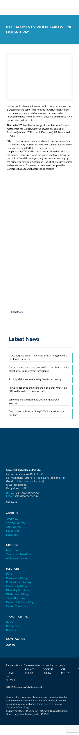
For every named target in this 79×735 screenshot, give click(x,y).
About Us (12, 513)
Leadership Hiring (17, 586)
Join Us (10, 644)
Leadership (12, 530)
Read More (16, 311)
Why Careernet (15, 522)
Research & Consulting (20, 602)
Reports (11, 630)
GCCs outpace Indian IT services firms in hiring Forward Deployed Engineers (38, 357)
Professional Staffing (18, 582)
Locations (12, 534)
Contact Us (15, 639)
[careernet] (39, 7)
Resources (12, 626)
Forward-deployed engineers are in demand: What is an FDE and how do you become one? (38, 389)
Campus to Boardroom (19, 554)
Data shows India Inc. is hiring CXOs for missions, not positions (36, 413)
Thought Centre (17, 616)
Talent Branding (15, 598)
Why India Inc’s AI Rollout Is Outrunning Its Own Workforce (34, 401)
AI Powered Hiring (17, 558)
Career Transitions (17, 606)
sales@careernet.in (26, 495)
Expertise (12, 545)
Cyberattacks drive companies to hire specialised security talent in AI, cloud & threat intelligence (39, 369)
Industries (12, 550)
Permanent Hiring (17, 578)
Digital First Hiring (17, 594)
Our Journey (13, 526)
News (9, 622)
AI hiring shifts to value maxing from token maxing (35, 379)
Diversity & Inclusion (18, 590)
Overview (12, 518)
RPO (9, 574)
